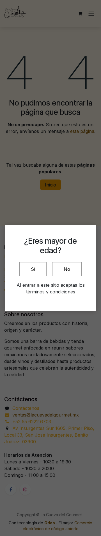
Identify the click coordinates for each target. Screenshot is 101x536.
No (67, 269)
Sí (33, 269)
